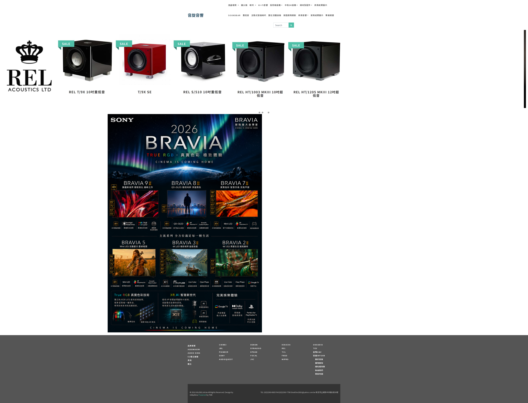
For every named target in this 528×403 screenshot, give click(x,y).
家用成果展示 (317, 15)
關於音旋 (319, 359)
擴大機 (244, 5)
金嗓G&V (317, 352)
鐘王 (190, 364)
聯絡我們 (319, 370)
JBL (221, 348)
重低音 (246, 15)
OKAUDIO (318, 345)
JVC (252, 359)
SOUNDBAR (234, 15)
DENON (254, 345)
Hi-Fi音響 (263, 5)
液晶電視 (232, 5)
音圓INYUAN (319, 356)
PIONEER (223, 352)
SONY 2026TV (185, 215)
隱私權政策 (320, 367)
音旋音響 (196, 15)
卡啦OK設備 (290, 5)
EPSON (253, 352)
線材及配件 (305, 5)
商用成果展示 (320, 5)
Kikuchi (286, 345)
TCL (284, 352)
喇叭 (252, 5)
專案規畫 (329, 15)
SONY (222, 356)
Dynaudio (255, 348)
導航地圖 (319, 374)
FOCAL (253, 356)
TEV (315, 348)
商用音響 (302, 15)
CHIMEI (223, 345)
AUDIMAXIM (194, 349)
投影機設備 (275, 5)
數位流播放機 (274, 15)
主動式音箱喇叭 (258, 15)
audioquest (226, 359)
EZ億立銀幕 (193, 357)
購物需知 (319, 363)
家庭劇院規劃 (289, 15)
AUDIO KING (194, 353)
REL (284, 348)
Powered (202, 395)
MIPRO (285, 359)
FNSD (284, 356)
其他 (190, 360)
